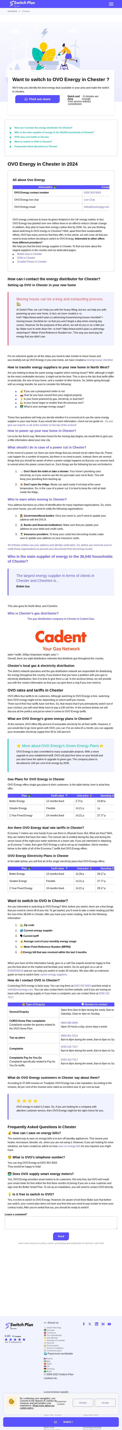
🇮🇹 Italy (47, 1361)
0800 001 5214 (69, 1035)
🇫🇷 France (48, 1359)
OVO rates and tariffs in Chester (31, 137)
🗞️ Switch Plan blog (52, 1328)
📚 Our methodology (53, 1335)
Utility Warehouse (90, 1415)
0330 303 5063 (92, 192)
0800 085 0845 (69, 1022)
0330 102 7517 (69, 1046)
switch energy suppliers (53, 974)
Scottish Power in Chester (32, 261)
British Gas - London (52, 1415)
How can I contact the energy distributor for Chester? (43, 127)
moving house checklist (99, 360)
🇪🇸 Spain (48, 1364)
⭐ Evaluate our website (54, 1340)
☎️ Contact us (50, 1333)
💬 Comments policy (53, 1351)
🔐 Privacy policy (51, 1345)
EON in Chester (26, 257)
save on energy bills (69, 1146)
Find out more (40, 99)
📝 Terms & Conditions (54, 1348)
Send (61, 1236)
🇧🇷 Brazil (48, 1371)
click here (99, 1243)
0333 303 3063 (82, 985)
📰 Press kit (49, 1343)
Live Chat (89, 199)
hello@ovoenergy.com (96, 207)
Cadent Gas (87, 618)
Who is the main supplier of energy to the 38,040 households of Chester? (54, 132)
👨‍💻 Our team (49, 1330)
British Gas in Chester (29, 254)
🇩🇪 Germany (49, 1369)
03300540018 (15, 970)
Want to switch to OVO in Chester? (33, 141)
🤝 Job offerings (51, 1338)
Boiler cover (49, 1427)
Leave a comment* (16, 1214)
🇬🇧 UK (46, 1366)
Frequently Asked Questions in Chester (35, 146)
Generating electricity (92, 1427)
